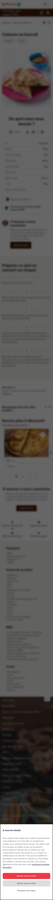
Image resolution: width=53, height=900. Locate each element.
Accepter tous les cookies (26, 876)
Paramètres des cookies (27, 891)
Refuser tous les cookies (26, 883)
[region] (26, 862)
